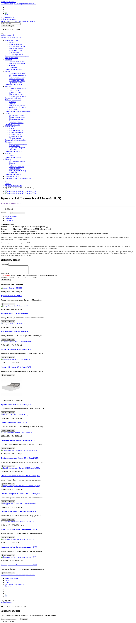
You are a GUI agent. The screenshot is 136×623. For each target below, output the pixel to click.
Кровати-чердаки (15, 92)
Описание (8, 218)
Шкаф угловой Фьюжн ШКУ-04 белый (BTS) (18, 511)
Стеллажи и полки (12, 176)
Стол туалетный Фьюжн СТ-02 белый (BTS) (18, 440)
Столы (7, 113)
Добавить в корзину (18, 213)
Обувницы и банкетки (17, 107)
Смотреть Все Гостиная (13, 69)
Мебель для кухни (11, 40)
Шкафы (8, 159)
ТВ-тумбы (13, 67)
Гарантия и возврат (12, 578)
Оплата (7, 580)
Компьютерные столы (17, 117)
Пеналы (12, 163)
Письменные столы (16, 119)
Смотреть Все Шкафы (13, 174)
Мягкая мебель (10, 127)
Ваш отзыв (5, 273)
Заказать (25, 619)
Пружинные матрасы (17, 148)
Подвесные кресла (16, 132)
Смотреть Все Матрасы (13, 151)
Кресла (11, 128)
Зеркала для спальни (16, 79)
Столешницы (14, 52)
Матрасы (8, 142)
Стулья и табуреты (16, 54)
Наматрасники (14, 146)
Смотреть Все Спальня (13, 84)
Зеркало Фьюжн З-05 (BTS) (11, 296)
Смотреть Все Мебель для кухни (17, 56)
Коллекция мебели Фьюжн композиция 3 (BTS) (19, 565)
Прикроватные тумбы (17, 81)
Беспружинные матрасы (18, 144)
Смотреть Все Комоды (13, 157)
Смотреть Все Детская (13, 98)
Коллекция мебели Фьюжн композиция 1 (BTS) (19, 529)
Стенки (12, 65)
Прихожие (13, 109)
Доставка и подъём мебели (15, 584)
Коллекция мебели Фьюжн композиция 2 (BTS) (19, 547)
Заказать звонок (6, 603)
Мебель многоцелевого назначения (18, 178)
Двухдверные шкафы (17, 161)
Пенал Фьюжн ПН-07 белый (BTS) (14, 422)
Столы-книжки (14, 121)
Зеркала (12, 104)
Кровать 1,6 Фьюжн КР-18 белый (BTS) (16, 404)
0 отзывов (4, 203)
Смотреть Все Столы (12, 125)
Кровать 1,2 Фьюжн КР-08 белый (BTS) (16, 367)
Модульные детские (16, 94)
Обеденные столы (15, 50)
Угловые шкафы (15, 169)
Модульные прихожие (17, 105)
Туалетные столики (16, 83)
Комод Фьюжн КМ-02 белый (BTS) (14, 314)
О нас (7, 582)
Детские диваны (15, 90)
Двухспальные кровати (17, 75)
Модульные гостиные (17, 63)
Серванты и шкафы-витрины (19, 165)
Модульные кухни (16, 48)
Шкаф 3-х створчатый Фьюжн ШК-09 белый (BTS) (20, 476)
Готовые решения (15, 44)
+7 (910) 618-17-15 (7, 17)
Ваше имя (4, 264)
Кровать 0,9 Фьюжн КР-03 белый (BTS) (16, 349)
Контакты (8, 586)
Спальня (8, 71)
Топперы (12, 149)
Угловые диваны (15, 138)
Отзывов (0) (9, 220)
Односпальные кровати (17, 77)
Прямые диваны (15, 134)
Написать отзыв (15, 203)
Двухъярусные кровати (17, 88)
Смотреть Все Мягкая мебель (15, 140)
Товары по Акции (11, 58)
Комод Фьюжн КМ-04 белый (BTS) (14, 331)
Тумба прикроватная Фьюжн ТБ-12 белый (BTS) (19, 458)
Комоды (8, 153)
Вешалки (12, 102)
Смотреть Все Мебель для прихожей (18, 111)
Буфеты (12, 42)
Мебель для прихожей (13, 100)
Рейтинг (4, 278)
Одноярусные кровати (17, 96)
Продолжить (6, 280)
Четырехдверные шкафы (18, 171)
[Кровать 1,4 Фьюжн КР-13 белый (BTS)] (20, 191)
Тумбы (11, 155)
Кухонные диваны (16, 130)
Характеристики (11, 217)
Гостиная (8, 60)
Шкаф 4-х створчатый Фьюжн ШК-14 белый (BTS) (20, 494)
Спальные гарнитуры (17, 73)
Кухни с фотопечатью (17, 46)
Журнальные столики (17, 61)
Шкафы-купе (14, 172)
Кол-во (3, 213)
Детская (8, 86)
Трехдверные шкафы (16, 167)
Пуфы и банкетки (15, 136)
